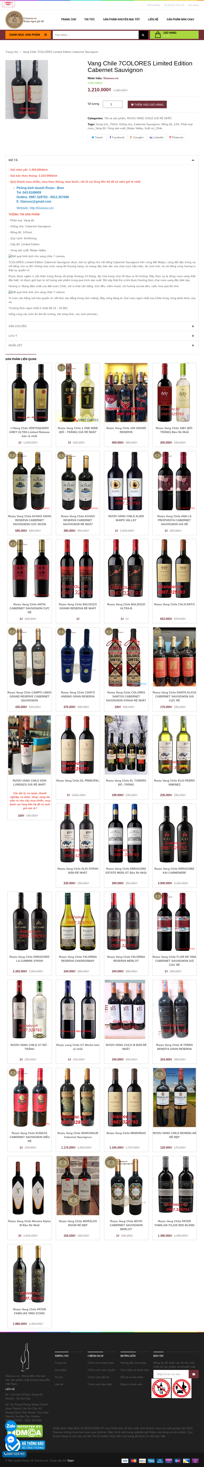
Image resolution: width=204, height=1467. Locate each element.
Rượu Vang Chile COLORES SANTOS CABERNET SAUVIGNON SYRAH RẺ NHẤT (126, 696)
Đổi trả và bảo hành (132, 1377)
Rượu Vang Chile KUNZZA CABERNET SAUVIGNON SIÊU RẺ (30, 1137)
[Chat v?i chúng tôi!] (11, 1440)
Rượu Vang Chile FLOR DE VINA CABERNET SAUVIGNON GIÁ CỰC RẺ (174, 960)
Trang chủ (60, 1362)
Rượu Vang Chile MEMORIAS (126, 1133)
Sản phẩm (61, 1370)
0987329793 (16, 1454)
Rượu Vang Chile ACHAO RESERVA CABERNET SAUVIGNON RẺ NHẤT (78, 520)
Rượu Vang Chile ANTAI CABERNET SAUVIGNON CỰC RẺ (30, 608)
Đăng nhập (153, 5)
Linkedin (158, 137)
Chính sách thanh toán (101, 1362)
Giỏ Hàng (193, 5)
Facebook (118, 137)
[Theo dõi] (194, 1374)
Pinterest (177, 137)
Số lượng (93, 103)
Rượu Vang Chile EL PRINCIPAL (77, 780)
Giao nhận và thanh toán (135, 1370)
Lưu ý (13, 335)
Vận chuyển (17, 326)
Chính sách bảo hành (100, 1384)
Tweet (98, 137)
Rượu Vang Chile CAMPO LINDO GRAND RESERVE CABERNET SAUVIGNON (29, 696)
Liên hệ (59, 1384)
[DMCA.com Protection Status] (24, 1430)
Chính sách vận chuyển (101, 1370)
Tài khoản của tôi (174, 5)
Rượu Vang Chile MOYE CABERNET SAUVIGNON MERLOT (126, 1225)
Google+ (138, 137)
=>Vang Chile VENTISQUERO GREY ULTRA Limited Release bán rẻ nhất (29, 432)
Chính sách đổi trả (98, 1377)
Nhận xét (16, 345)
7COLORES (17, 262)
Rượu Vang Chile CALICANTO (174, 604)
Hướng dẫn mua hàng (133, 1362)
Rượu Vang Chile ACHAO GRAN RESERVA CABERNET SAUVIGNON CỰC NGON (29, 520)
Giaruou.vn (111, 78)
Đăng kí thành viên (131, 1384)
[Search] (143, 35)
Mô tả (13, 160)
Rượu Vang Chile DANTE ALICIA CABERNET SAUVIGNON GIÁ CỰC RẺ (174, 696)
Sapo (70, 1460)
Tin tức (59, 1377)
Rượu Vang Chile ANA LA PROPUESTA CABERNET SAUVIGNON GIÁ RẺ (174, 520)
